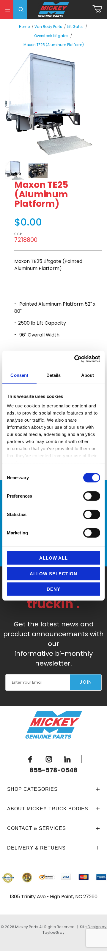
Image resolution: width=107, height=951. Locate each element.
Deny (53, 589)
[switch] (91, 496)
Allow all (53, 558)
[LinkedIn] (67, 759)
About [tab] (87, 375)
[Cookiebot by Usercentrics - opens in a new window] (75, 359)
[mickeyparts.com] (54, 9)
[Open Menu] (6, 9)
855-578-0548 (53, 770)
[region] (49, 170)
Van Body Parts (48, 26)
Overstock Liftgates (51, 35)
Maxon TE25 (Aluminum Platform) (53, 44)
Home (24, 26)
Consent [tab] (19, 375)
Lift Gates (75, 26)
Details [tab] (53, 375)
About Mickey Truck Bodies (47, 808)
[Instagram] (49, 759)
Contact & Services (36, 828)
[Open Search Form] (20, 9)
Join (85, 682)
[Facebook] (30, 759)
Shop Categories (32, 789)
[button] (14, 170)
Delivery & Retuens (36, 847)
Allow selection (53, 573)
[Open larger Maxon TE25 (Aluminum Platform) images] (49, 103)
